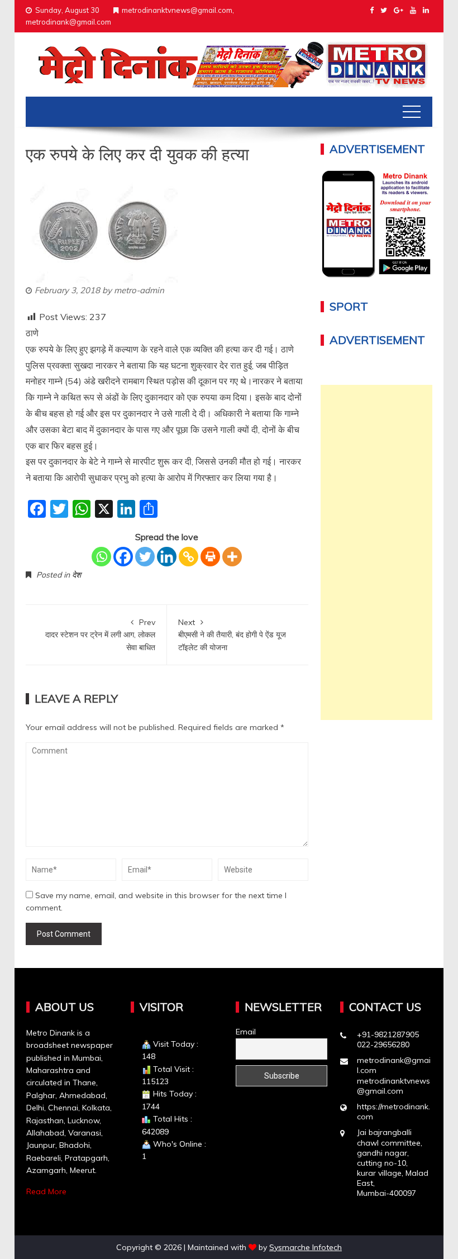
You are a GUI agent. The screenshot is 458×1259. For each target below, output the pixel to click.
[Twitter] (145, 556)
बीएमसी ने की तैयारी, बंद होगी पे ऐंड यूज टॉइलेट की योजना (232, 634)
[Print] (210, 556)
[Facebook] (123, 556)
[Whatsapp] (101, 556)
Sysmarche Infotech (305, 1247)
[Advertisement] (376, 552)
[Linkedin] (166, 556)
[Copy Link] (188, 556)
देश (76, 575)
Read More (46, 1191)
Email (246, 1032)
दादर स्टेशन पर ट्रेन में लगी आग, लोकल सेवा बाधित (100, 634)
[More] (232, 556)
